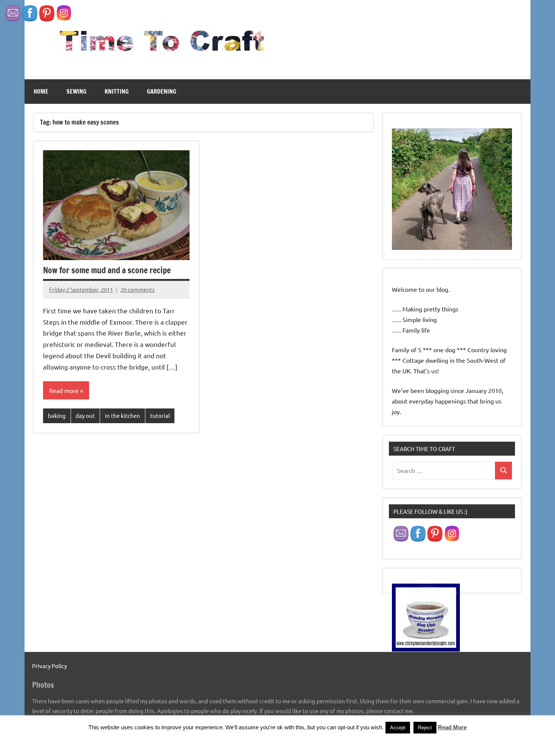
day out (85, 415)
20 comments (137, 289)
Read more (64, 390)
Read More (452, 727)
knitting (117, 91)
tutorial (160, 415)
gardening (161, 91)
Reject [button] (425, 727)
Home (41, 91)
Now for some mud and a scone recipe (107, 270)
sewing (76, 91)
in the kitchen (122, 415)
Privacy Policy (49, 665)
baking (57, 415)
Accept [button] (397, 727)
